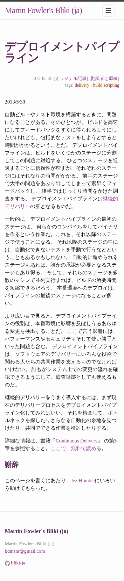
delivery (82, 85)
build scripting (106, 85)
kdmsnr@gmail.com (25, 551)
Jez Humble (83, 480)
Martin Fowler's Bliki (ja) (43, 10)
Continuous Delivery (77, 440)
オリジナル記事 (70, 78)
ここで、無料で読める (76, 448)
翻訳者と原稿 (104, 78)
